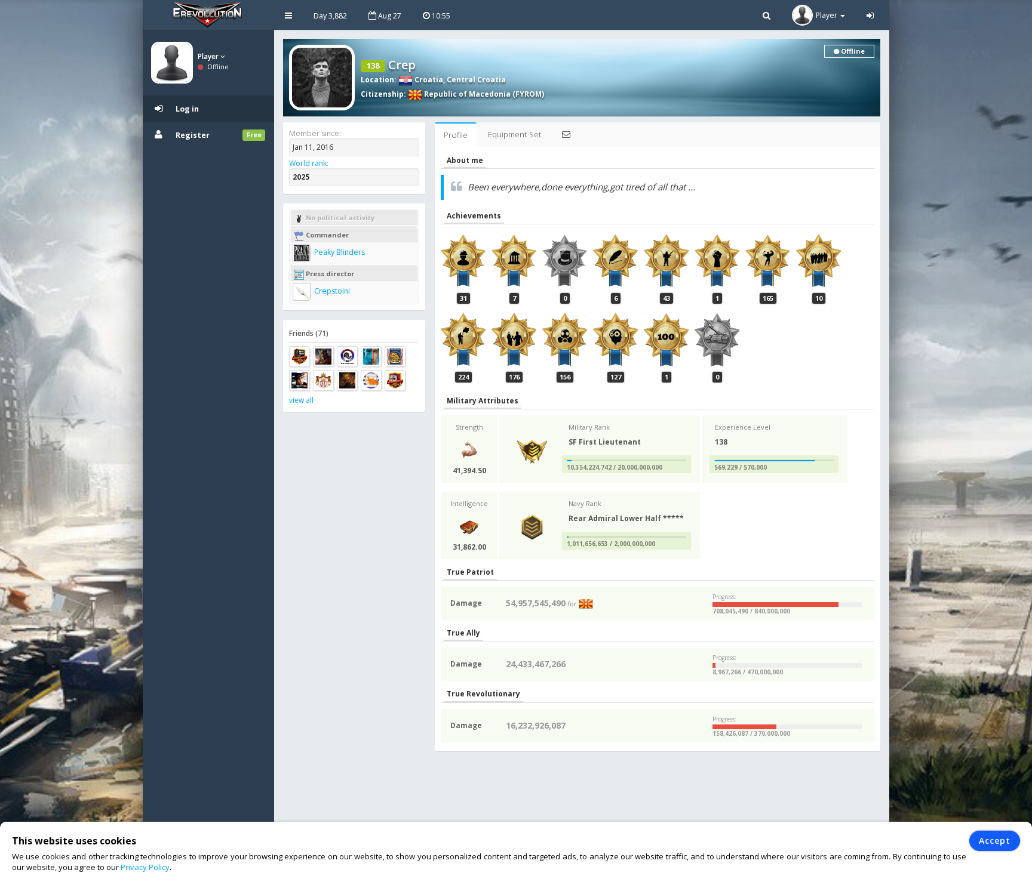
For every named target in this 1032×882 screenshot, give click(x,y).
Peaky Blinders (338, 252)
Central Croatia (476, 80)
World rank (308, 163)
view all (301, 400)
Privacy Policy (145, 867)
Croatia (428, 80)
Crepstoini (331, 291)
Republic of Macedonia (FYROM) (483, 94)
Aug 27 (388, 16)
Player (209, 56)
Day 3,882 (330, 16)
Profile (456, 134)
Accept (994, 840)
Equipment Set (514, 134)
